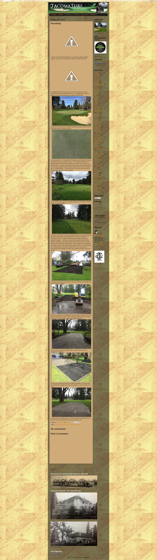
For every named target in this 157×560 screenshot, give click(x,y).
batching (96, 78)
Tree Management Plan (100, 181)
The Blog (53, 14)
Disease (96, 88)
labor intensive (98, 126)
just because (97, 124)
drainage (96, 92)
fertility (96, 101)
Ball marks (97, 76)
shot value (96, 161)
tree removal (97, 184)
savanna (96, 157)
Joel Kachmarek (100, 235)
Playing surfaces (98, 141)
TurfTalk (96, 190)
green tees (97, 114)
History (96, 118)
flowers (96, 105)
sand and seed (98, 155)
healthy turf (97, 116)
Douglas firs (97, 90)
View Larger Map (98, 63)
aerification (57, 424)
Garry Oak (97, 109)
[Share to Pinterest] (78, 422)
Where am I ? (97, 192)
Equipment (97, 97)
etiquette (96, 99)
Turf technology (98, 188)
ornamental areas (98, 137)
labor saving (97, 128)
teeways (96, 173)
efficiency (96, 93)
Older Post (88, 466)
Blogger (87, 557)
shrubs (96, 163)
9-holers (96, 72)
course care (97, 86)
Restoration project (99, 154)
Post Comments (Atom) (63, 469)
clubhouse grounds (99, 84)
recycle (96, 152)
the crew (96, 175)
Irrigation (96, 120)
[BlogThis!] (75, 422)
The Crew (68, 14)
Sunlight (96, 169)
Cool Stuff (93, 14)
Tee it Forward (97, 171)
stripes (96, 167)
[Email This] (74, 422)
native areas (97, 135)
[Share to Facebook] (77, 422)
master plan (97, 130)
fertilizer (96, 103)
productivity (97, 146)
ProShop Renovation (76, 424)
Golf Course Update (65, 424)
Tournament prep (98, 177)
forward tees (97, 107)
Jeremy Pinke (97, 122)
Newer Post (55, 466)
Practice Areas (98, 143)
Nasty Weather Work (99, 132)
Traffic (95, 179)
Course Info (84, 14)
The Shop (76, 14)
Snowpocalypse (98, 165)
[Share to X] (76, 422)
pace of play (97, 139)
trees (95, 186)
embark (96, 95)
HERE (52, 60)
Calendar (60, 14)
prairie (96, 144)
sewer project (97, 159)
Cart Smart (97, 82)
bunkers (96, 80)
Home (71, 466)
